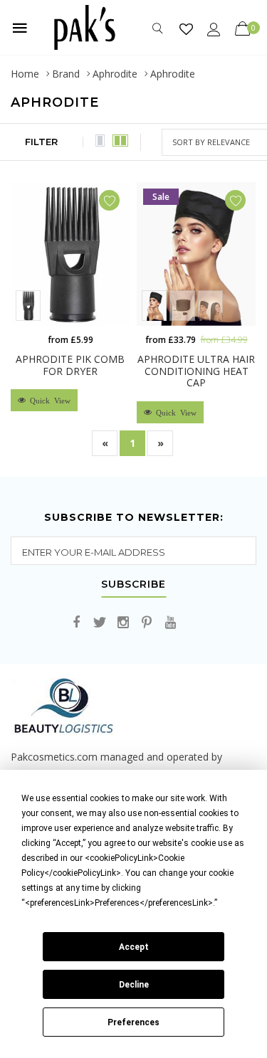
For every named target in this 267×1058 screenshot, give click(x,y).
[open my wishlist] (186, 29)
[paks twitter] (100, 622)
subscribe (133, 585)
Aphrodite (115, 73)
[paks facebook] (76, 622)
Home (25, 73)
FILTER (41, 141)
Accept (134, 947)
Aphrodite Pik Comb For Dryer (70, 365)
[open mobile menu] (20, 27)
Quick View (48, 400)
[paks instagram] (123, 622)
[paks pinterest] (147, 622)
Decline (134, 985)
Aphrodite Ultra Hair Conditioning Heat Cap (196, 371)
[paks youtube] (170, 622)
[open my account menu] (214, 29)
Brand (66, 73)
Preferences (133, 1022)
